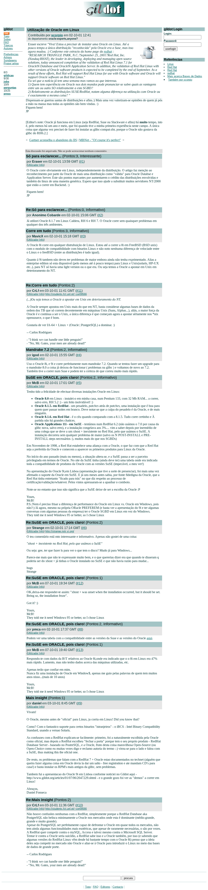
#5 (78, 383)
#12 (79, 583)
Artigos (8, 57)
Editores (105, 886)
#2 (100, 215)
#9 (79, 703)
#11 (79, 290)
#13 (79, 650)
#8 (80, 629)
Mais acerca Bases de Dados (184, 76)
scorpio (57, 35)
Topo (6, 36)
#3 (83, 236)
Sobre (7, 39)
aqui (149, 638)
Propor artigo (11, 63)
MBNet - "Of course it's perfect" (100, 140)
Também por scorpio (180, 79)
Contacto (118, 886)
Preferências (11, 54)
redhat (108, 51)
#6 (84, 528)
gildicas (9, 75)
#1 (82, 161)
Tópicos (8, 45)
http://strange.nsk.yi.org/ (59, 531)
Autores (8, 48)
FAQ (6, 42)
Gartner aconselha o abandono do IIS (53, 140)
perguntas (10, 87)
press (7, 93)
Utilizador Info (35, 165)
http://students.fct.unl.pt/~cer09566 (66, 294)
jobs (6, 81)
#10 (79, 805)
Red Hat (172, 67)
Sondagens (10, 60)
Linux (170, 64)
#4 (78, 355)
